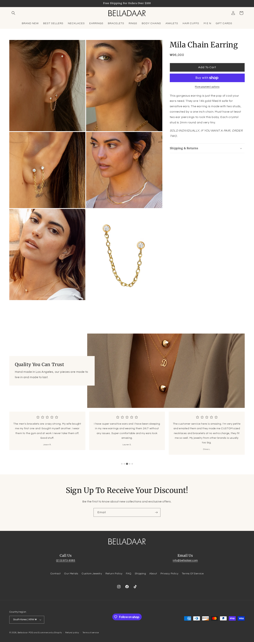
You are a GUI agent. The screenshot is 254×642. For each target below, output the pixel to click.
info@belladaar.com (185, 560)
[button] (13, 13)
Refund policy (72, 633)
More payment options (207, 86)
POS (31, 633)
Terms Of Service (193, 573)
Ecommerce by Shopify (50, 633)
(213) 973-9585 (65, 560)
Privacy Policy (169, 573)
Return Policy (114, 573)
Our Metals (71, 573)
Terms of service (91, 633)
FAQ (128, 573)
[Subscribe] (156, 512)
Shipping (140, 573)
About (153, 573)
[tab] (122, 464)
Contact (55, 573)
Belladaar (23, 633)
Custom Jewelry (92, 573)
